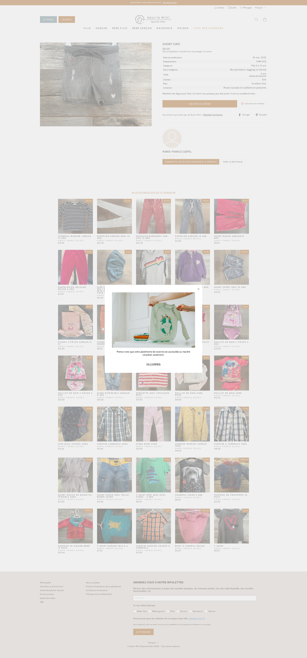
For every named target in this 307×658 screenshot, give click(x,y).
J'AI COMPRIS (153, 364)
